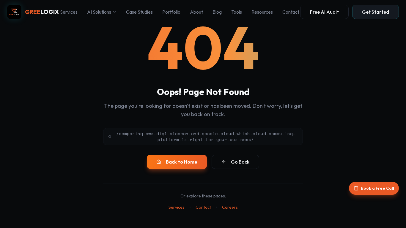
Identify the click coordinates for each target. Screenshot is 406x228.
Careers (230, 207)
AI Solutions (99, 12)
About (196, 12)
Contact (290, 12)
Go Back (240, 162)
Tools (236, 12)
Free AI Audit (324, 12)
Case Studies (139, 12)
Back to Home (181, 162)
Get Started (375, 12)
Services (69, 12)
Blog (217, 12)
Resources (262, 12)
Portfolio (171, 12)
